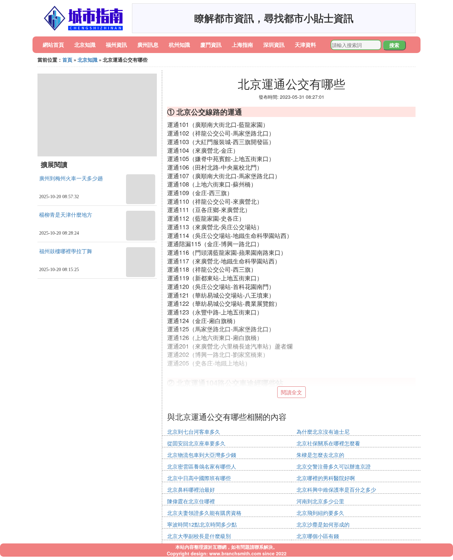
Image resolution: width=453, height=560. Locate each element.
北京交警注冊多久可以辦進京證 (333, 466)
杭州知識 (179, 44)
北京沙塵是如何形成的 (323, 524)
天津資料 (305, 44)
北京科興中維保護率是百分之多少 (336, 489)
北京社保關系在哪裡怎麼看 (328, 443)
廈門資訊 (211, 44)
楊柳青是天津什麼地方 (65, 215)
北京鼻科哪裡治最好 (191, 489)
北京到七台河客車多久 (193, 431)
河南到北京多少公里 (320, 501)
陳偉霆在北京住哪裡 (191, 501)
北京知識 (85, 44)
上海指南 (242, 44)
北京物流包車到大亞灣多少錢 (201, 455)
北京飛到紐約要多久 (320, 513)
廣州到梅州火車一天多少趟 (71, 178)
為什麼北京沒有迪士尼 (323, 431)
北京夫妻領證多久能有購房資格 (204, 513)
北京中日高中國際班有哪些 (199, 478)
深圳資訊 (274, 44)
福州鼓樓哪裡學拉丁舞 (65, 251)
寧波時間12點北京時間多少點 (202, 524)
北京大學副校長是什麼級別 (199, 536)
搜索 (394, 45)
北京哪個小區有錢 (317, 536)
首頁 (67, 59)
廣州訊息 (148, 44)
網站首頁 (53, 44)
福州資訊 (116, 44)
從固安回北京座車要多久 (196, 443)
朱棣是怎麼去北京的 (320, 455)
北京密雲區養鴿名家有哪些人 (201, 466)
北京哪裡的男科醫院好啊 (325, 478)
